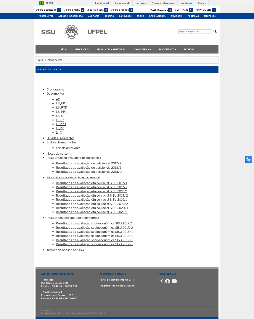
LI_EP (60, 120)
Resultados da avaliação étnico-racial (73, 177)
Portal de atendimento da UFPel (117, 279)
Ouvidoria (176, 16)
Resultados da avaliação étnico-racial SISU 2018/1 (91, 191)
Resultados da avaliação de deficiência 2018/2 (89, 171)
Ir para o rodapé (121, 9)
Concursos (125, 16)
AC (58, 99)
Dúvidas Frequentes (60, 138)
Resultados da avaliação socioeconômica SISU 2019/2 (94, 244)
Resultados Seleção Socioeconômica (73, 218)
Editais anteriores (68, 148)
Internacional (157, 16)
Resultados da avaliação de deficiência (74, 158)
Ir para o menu (73, 9)
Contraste (183, 9)
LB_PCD (61, 107)
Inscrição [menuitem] (82, 49)
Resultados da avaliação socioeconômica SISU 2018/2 (94, 236)
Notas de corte (57, 153)
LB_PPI (61, 111)
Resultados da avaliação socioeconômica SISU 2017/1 (94, 223)
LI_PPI (60, 128)
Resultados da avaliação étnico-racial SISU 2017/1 (91, 183)
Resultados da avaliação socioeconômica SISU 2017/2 (94, 227)
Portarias (193, 16)
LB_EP (60, 103)
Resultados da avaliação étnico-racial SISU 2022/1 (92, 212)
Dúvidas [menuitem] (189, 49)
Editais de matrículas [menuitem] (111, 49)
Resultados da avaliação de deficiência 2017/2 (88, 163)
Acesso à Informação (70, 16)
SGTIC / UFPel (97, 313)
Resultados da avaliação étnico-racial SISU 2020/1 (92, 208)
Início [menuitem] (63, 49)
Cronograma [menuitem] (142, 49)
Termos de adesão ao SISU (65, 250)
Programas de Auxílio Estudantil (117, 285)
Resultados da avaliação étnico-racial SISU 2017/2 (91, 187)
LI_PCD (61, 124)
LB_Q (59, 116)
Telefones (210, 16)
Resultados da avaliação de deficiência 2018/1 (88, 167)
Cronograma (55, 89)
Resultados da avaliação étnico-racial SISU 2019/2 (92, 204)
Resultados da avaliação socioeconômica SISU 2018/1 (94, 231)
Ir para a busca (97, 9)
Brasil (49, 3)
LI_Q (59, 132)
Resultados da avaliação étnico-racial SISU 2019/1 (91, 199)
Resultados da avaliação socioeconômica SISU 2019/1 (94, 240)
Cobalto (109, 16)
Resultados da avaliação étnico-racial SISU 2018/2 (92, 195)
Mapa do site (205, 9)
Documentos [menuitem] (167, 49)
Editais (140, 16)
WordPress (59, 313)
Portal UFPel (45, 16)
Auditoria (93, 16)
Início (41, 59)
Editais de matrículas (61, 142)
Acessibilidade (160, 9)
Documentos (56, 93)
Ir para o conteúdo (48, 9)
